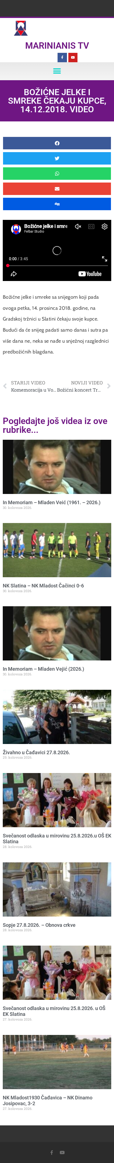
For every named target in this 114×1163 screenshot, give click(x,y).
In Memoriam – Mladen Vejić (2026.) (43, 669)
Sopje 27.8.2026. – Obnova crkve (39, 925)
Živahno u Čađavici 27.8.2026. (36, 752)
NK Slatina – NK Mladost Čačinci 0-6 (43, 586)
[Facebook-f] (62, 57)
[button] (57, 71)
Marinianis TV (57, 45)
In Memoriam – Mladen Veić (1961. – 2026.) (51, 502)
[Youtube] (73, 57)
